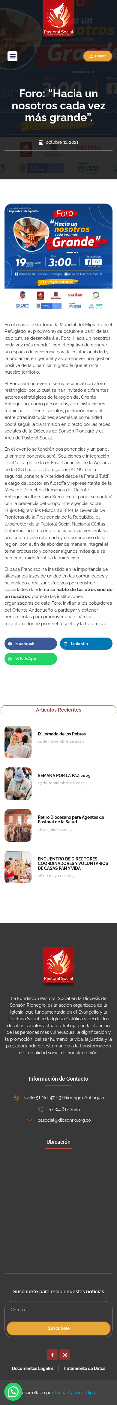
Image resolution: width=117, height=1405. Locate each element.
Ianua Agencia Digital (77, 1392)
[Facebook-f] (52, 1354)
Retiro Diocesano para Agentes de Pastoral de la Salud (71, 819)
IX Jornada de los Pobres (62, 733)
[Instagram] (64, 1354)
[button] (12, 56)
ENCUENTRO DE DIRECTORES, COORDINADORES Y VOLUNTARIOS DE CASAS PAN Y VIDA (73, 864)
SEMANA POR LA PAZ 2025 (64, 775)
